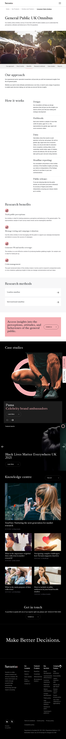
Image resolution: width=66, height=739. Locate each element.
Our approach (10, 66)
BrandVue (36, 671)
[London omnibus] (58, 292)
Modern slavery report (55, 691)
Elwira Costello (47, 594)
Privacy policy (50, 720)
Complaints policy (29, 725)
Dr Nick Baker (17, 592)
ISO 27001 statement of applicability (57, 701)
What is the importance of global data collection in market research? (18, 556)
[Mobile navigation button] (60, 3)
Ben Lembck (16, 560)
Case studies (51, 66)
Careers (26, 674)
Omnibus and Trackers (28, 9)
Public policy (47, 698)
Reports (60, 66)
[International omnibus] (58, 302)
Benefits (29, 66)
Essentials (37, 674)
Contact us (49, 327)
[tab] (10, 66)
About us (26, 671)
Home (7, 9)
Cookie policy (40, 720)
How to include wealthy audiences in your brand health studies (46, 589)
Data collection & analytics (47, 702)
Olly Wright (45, 558)
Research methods (39, 66)
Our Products (15, 9)
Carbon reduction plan (56, 680)
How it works (20, 66)
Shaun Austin (16, 529)
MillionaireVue (38, 676)
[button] (12, 420)
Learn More (11, 414)
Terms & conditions (29, 720)
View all (49, 478)
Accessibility (57, 676)
